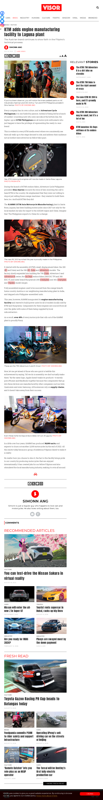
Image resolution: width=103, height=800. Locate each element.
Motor (14, 25)
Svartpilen (44, 279)
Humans (36, 18)
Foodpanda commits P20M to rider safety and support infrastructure (18, 736)
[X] (10, 56)
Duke (33, 270)
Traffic (56, 18)
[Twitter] (2, 17)
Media (83, 18)
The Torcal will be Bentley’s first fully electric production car (51, 771)
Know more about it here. (47, 796)
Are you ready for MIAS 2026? (16, 641)
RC (6, 270)
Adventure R (9, 276)
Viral (75, 18)
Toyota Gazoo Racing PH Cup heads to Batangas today (31, 701)
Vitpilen (11, 283)
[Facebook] (6, 56)
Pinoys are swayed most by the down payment (51, 641)
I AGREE (90, 794)
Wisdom (66, 18)
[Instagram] (18, 56)
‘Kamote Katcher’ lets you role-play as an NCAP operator (18, 771)
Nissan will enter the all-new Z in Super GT (17, 609)
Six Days (28, 276)
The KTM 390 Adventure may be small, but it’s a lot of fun (87, 115)
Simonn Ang (15, 47)
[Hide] (1, 29)
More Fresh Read (55, 784)
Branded (92, 18)
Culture (46, 18)
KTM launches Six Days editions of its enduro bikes (86, 130)
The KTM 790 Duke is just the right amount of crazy (86, 85)
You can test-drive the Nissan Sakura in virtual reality (33, 576)
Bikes (15, 18)
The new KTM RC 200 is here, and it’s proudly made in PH (86, 100)
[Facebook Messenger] (14, 56)
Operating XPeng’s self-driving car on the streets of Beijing (50, 736)
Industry (24, 18)
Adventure (44, 270)
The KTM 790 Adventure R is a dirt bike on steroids (87, 70)
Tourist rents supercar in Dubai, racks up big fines (49, 609)
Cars (8, 18)
